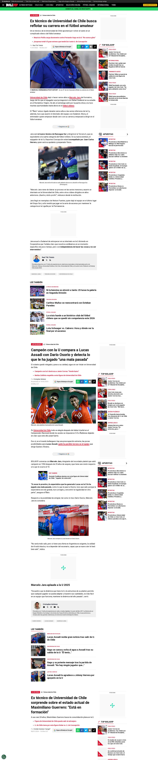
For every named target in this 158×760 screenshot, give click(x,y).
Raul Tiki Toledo (38, 45)
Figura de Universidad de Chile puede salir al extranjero (55, 721)
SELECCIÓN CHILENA (73, 5)
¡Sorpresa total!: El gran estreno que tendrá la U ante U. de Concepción (60, 42)
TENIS (114, 5)
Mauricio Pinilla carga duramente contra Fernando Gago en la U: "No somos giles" (64, 38)
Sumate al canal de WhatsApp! (78, 9)
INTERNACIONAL (103, 5)
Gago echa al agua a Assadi (66, 1)
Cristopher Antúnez (40, 379)
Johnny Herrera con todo (84, 1)
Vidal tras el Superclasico (49, 1)
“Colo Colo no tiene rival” (32, 1)
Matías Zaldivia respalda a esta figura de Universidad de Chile (58, 375)
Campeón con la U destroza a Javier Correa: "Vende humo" (57, 371)
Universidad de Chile (49, 15)
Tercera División (50, 274)
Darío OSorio (37, 621)
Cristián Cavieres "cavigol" (42, 729)
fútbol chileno (68, 106)
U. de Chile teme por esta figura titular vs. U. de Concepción (57, 725)
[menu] (3, 5)
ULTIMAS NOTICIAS (25, 5)
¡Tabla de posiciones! (17, 1)
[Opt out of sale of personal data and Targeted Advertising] (4, 757)
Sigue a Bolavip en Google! (63, 46)
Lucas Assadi (49, 621)
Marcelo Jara (75, 97)
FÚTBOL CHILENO (89, 5)
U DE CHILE (49, 5)
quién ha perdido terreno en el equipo (73, 444)
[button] (83, 47)
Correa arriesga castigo (100, 1)
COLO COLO (39, 5)
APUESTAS (59, 5)
